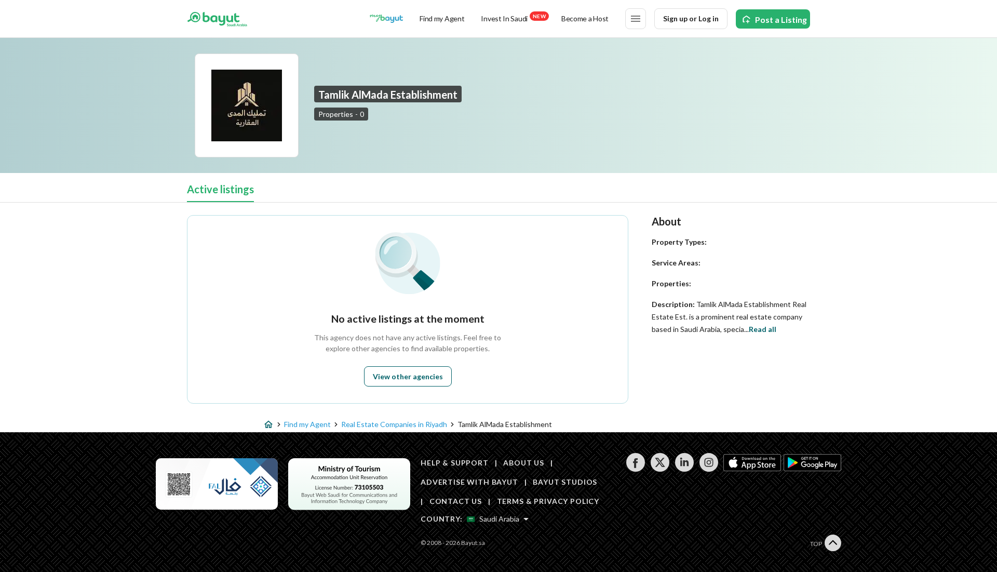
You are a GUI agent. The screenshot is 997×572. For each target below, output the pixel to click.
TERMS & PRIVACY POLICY (548, 501)
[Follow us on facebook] (635, 468)
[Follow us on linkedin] (684, 468)
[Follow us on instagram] (708, 468)
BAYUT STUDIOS (565, 481)
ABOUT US (523, 462)
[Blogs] (386, 18)
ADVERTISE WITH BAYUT (469, 481)
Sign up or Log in (691, 18)
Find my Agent (442, 18)
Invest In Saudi (513, 18)
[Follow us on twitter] (659, 468)
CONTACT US (455, 501)
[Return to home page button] (217, 18)
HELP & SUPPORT (455, 462)
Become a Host (585, 18)
